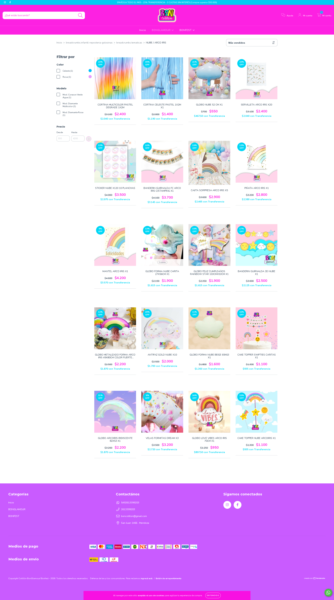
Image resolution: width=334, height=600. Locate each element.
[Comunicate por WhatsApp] (328, 593)
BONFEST (186, 30)
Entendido (213, 595)
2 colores (162, 262)
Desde (60, 132)
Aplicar (88, 138)
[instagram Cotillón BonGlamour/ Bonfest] (5, 2)
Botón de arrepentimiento (168, 578)
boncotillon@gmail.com (134, 516)
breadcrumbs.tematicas (129, 42)
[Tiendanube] (315, 578)
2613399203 (128, 509)
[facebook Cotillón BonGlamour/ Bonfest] (10, 2)
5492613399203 (130, 502)
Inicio (142, 30)
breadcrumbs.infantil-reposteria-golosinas (89, 42)
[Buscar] (80, 15)
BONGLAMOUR (162, 30)
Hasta (74, 132)
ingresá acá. (147, 578)
